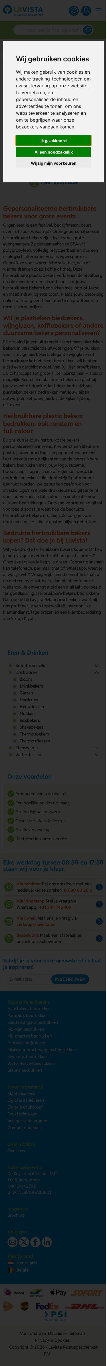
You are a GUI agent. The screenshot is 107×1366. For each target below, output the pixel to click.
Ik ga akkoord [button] (54, 140)
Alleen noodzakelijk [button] (54, 152)
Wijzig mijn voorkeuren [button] (53, 163)
